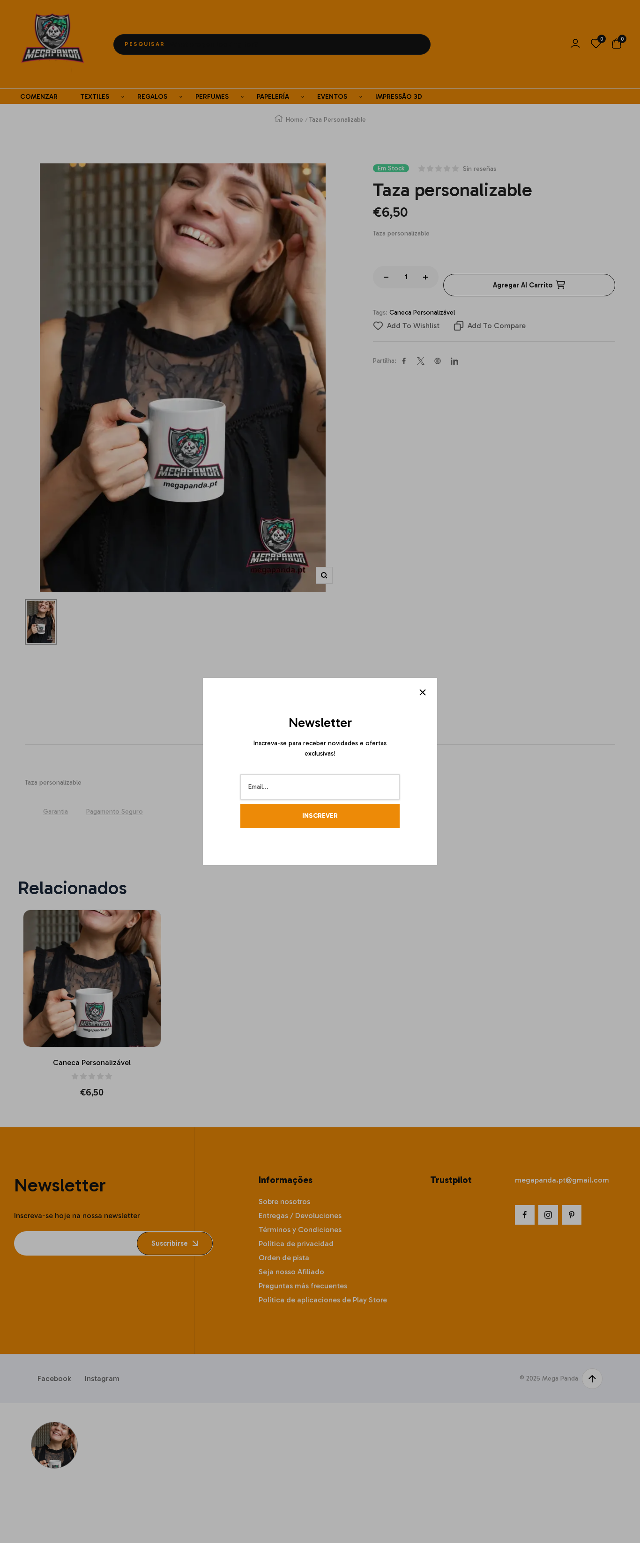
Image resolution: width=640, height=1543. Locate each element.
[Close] (422, 692)
